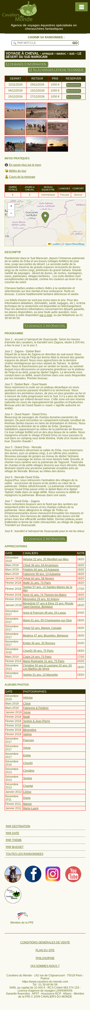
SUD (72, 53)
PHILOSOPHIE (45, 958)
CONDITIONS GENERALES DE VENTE (45, 942)
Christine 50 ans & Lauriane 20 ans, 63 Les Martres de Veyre (47, 667)
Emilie (27, 755)
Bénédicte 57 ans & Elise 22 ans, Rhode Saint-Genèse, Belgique (48, 605)
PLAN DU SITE (45, 950)
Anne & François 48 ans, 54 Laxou (44, 612)
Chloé (27, 703)
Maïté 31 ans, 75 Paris (37, 582)
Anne (26, 725)
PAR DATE (12, 833)
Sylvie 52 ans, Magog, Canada (42, 628)
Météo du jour (17, 170)
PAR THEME (14, 840)
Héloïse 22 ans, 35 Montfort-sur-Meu (46, 559)
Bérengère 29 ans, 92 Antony (41, 599)
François (28, 740)
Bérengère (29, 730)
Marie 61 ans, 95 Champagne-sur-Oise (47, 620)
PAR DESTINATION (18, 826)
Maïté (26, 716)
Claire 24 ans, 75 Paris (37, 656)
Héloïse (28, 697)
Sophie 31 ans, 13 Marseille (40, 674)
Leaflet (55, 244)
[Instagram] (53, 881)
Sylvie (27, 712)
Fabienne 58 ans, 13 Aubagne (42, 574)
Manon (27, 804)
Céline (27, 792)
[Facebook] (33, 881)
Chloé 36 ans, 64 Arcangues (40, 565)
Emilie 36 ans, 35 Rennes (39, 643)
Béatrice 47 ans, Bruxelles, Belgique (45, 635)
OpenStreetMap (75, 244)
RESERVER (73, 84)
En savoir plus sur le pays (25, 164)
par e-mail (45, 315)
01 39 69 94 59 (48, 984)
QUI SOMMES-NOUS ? (45, 966)
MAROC (61, 53)
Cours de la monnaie (22, 176)
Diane (27, 798)
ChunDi (28, 763)
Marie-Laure (31, 808)
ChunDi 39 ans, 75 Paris (38, 650)
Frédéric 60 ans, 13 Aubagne (41, 569)
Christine (28, 770)
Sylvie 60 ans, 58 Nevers (38, 578)
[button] (45, 217)
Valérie (27, 734)
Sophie (27, 778)
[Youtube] (73, 881)
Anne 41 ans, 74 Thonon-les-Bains (44, 594)
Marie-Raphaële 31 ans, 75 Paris (43, 661)
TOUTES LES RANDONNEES (24, 854)
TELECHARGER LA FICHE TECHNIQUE (58, 69)
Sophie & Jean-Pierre (36, 721)
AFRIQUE (48, 53)
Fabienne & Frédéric (36, 708)
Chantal (28, 786)
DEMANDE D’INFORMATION (27, 64)
